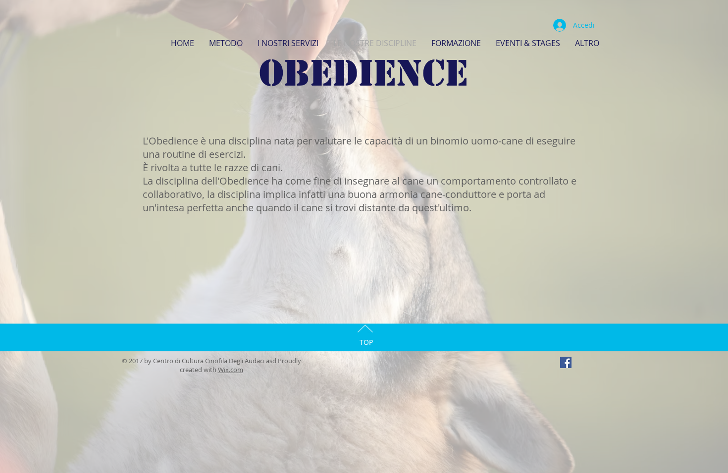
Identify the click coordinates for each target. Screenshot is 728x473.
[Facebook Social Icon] (566, 362)
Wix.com (230, 369)
